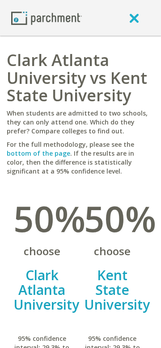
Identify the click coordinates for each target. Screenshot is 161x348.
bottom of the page (38, 153)
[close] (134, 17)
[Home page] (46, 17)
